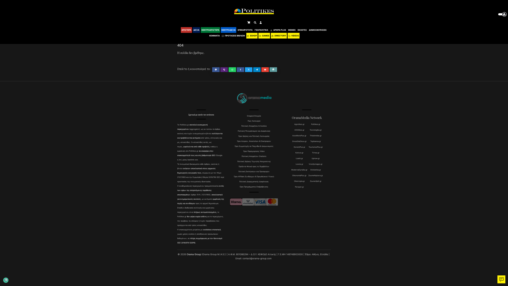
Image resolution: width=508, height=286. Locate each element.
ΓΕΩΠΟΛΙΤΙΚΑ (261, 30)
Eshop (253, 35)
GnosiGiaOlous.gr (299, 141)
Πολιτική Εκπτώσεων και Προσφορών (253, 171)
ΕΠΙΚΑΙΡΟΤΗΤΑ (245, 30)
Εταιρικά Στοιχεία (254, 116)
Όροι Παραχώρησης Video (254, 151)
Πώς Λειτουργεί (254, 121)
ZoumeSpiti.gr (315, 181)
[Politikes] (254, 103)
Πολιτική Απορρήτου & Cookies (254, 126)
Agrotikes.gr (299, 124)
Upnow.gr (316, 158)
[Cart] (248, 22)
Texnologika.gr (316, 130)
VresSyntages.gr (316, 164)
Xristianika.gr (315, 170)
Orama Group (194, 254)
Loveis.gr (299, 164)
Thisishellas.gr (316, 136)
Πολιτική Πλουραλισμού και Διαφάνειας (254, 131)
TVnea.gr (315, 153)
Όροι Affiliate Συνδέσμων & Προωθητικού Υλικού (254, 176)
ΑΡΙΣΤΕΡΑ (186, 30)
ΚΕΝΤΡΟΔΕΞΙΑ (228, 30)
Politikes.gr (315, 124)
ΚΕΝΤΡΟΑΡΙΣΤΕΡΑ (210, 30)
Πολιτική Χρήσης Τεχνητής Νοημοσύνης (254, 161)
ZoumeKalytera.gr (315, 175)
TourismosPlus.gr (316, 147)
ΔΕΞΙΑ (196, 30)
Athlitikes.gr (299, 130)
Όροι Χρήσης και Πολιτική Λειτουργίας (253, 136)
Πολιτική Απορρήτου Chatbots (254, 156)
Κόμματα (214, 35)
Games (265, 35)
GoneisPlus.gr (299, 147)
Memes (292, 30)
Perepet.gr (299, 187)
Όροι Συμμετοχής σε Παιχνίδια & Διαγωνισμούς (254, 146)
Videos (295, 35)
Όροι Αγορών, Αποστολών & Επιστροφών (254, 141)
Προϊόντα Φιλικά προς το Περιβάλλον (254, 166)
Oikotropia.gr (299, 181)
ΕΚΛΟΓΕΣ (302, 30)
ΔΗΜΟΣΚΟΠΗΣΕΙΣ (318, 30)
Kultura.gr (299, 153)
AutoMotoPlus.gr (299, 136)
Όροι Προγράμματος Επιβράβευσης (254, 187)
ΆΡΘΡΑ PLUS (279, 30)
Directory (280, 35)
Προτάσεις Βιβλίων (234, 35)
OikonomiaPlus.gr (299, 175)
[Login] (260, 22)
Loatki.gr (299, 158)
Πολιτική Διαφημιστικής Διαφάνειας (254, 181)
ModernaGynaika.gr (299, 170)
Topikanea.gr (315, 141)
